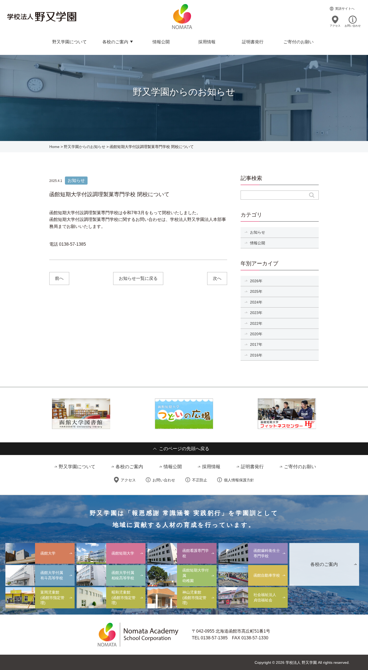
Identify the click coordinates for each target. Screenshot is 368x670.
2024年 (256, 302)
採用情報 (207, 42)
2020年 (256, 334)
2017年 (256, 344)
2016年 (256, 355)
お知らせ (257, 232)
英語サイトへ (345, 8)
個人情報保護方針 (239, 480)
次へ (217, 278)
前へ (59, 278)
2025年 (256, 291)
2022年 (256, 323)
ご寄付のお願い (298, 42)
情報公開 (161, 42)
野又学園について (69, 42)
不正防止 (199, 480)
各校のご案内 (115, 42)
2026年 (256, 281)
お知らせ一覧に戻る (138, 278)
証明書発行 (252, 42)
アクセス (335, 25)
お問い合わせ (353, 25)
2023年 (256, 313)
